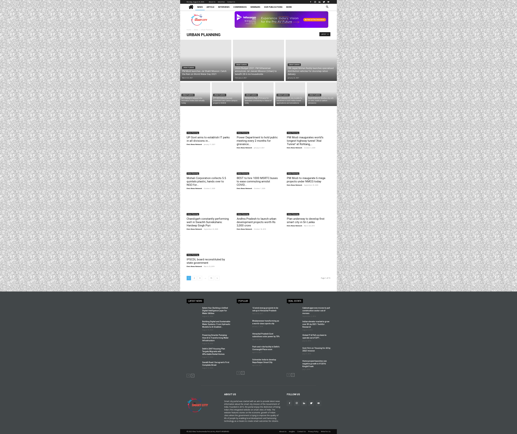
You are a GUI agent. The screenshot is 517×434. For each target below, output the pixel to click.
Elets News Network (194, 144)
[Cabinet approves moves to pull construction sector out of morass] (293, 311)
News (200, 7)
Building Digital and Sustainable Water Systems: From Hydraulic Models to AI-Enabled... (216, 324)
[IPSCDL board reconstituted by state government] (208, 245)
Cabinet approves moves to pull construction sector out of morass (316, 310)
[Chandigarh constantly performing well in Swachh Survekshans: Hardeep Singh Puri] (208, 204)
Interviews (224, 7)
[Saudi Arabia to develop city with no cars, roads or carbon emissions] (322, 94)
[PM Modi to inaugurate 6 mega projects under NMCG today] (308, 164)
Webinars (255, 7)
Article (210, 7)
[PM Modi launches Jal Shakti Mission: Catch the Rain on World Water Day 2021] (205, 60)
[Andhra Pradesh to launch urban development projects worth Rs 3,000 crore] (258, 204)
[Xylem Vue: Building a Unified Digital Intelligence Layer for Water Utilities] (193, 311)
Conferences (240, 7)
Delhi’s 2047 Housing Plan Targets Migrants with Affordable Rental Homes (213, 351)
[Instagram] (315, 2)
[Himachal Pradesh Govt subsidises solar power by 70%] (243, 336)
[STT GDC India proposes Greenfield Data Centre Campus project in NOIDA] (227, 94)
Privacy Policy (313, 431)
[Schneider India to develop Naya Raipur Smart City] (243, 363)
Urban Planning (188, 67)
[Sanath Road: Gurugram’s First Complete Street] (193, 365)
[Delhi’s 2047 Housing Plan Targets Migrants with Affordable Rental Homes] (193, 352)
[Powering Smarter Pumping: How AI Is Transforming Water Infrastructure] (193, 338)
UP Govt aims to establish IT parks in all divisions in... (208, 139)
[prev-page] (188, 375)
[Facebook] (311, 2)
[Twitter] (324, 2)
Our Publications (273, 7)
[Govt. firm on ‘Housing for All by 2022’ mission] (293, 351)
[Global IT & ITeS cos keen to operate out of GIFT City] (293, 338)
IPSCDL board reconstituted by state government (206, 261)
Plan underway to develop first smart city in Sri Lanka (305, 220)
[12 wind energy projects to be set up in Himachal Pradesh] (243, 311)
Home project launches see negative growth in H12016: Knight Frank (314, 363)
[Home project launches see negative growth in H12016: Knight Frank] (293, 364)
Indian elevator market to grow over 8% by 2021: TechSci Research (315, 324)
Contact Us (231, 2)
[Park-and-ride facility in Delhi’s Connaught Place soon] (243, 350)
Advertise (221, 2)
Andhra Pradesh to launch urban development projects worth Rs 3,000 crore (256, 222)
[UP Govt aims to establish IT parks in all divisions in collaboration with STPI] (208, 123)
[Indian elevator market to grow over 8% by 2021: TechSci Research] (293, 325)
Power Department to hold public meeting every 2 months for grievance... (257, 141)
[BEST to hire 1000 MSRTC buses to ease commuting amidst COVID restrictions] (258, 164)
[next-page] (217, 278)
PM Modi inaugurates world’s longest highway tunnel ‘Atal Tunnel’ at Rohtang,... (305, 141)
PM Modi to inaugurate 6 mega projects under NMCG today (306, 179)
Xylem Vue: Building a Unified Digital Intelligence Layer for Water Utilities (215, 310)
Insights (292, 431)
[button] (327, 7)
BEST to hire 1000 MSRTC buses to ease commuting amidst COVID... (257, 181)
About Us (212, 2)
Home (189, 30)
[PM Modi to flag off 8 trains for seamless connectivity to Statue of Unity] (258, 94)
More (289, 7)
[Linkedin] (319, 2)
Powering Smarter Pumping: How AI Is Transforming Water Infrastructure (215, 338)
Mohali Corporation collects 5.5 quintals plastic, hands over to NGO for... (206, 181)
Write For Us (325, 431)
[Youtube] (328, 2)
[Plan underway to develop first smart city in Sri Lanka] (308, 204)
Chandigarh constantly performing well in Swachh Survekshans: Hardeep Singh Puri (208, 222)
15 (211, 278)
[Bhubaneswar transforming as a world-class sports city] (243, 324)
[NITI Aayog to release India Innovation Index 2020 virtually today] (195, 94)
